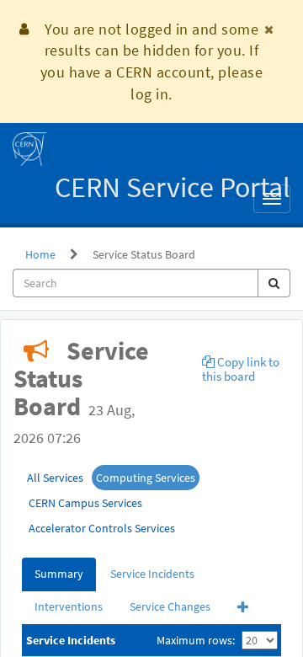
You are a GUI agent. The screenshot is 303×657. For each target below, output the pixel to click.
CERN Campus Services (85, 502)
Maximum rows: (196, 640)
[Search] (274, 283)
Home (40, 254)
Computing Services (145, 477)
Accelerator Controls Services (102, 528)
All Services (55, 477)
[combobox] (135, 283)
